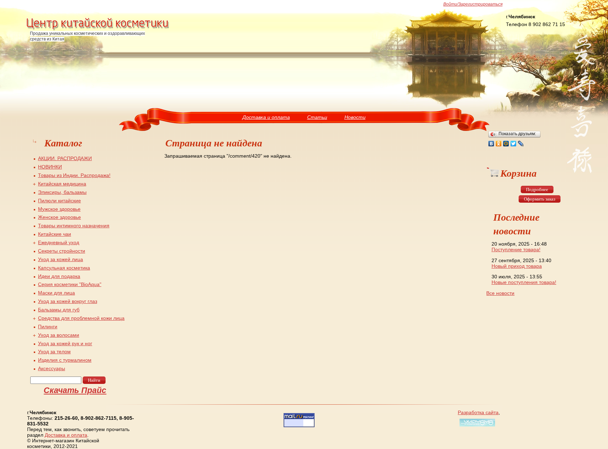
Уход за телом (54, 351)
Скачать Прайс (75, 390)
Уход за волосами (58, 335)
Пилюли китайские (59, 200)
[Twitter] (513, 143)
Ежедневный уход (58, 242)
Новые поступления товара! (524, 282)
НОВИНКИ (50, 167)
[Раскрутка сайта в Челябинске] (476, 426)
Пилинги (47, 326)
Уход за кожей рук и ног (65, 343)
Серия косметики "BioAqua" (69, 284)
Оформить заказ (539, 199)
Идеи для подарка (59, 276)
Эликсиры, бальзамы (62, 192)
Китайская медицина (62, 183)
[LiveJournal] (521, 143)
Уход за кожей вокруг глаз (67, 301)
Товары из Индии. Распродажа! (74, 175)
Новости (355, 117)
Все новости (500, 293)
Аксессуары (51, 368)
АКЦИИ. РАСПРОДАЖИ (65, 158)
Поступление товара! (516, 249)
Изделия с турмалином (64, 360)
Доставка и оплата (266, 117)
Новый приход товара (517, 266)
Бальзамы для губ (59, 309)
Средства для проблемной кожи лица (81, 318)
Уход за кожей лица (60, 259)
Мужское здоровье (59, 209)
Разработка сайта (478, 412)
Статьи (317, 117)
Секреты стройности (61, 251)
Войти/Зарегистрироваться (472, 4)
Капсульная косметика (64, 268)
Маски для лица (56, 293)
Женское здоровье (59, 217)
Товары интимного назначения (73, 225)
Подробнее (537, 189)
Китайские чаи (54, 234)
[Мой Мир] (506, 143)
